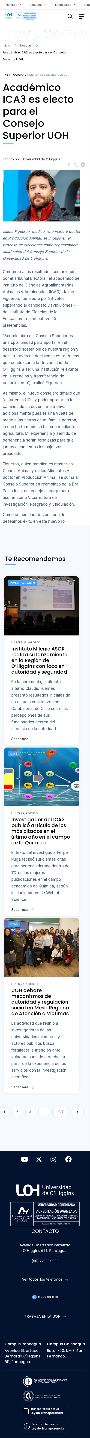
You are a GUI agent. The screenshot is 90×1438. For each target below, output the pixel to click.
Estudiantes (64, 4)
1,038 (60, 1112)
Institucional (15, 74)
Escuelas (37, 4)
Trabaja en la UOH (42, 1316)
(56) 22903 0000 (45, 1261)
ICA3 (14, 754)
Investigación (22, 583)
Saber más (20, 739)
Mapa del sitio (47, 1297)
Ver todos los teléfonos (43, 1279)
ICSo (14, 924)
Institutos (12, 4)
